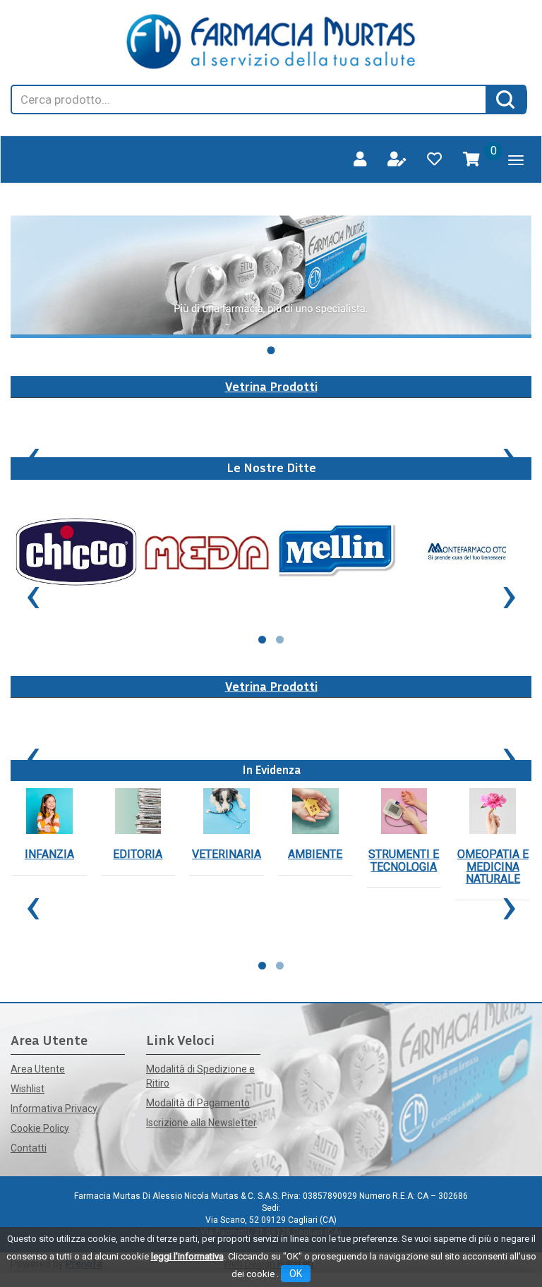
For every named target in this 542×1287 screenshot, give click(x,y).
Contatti (29, 1148)
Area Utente (38, 1069)
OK (295, 1273)
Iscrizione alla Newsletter (201, 1122)
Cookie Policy (40, 1128)
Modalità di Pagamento (198, 1102)
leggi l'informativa (187, 1256)
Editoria (137, 854)
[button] (271, 350)
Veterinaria (226, 854)
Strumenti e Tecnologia (403, 860)
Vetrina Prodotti (271, 386)
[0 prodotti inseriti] (471, 159)
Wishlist (27, 1088)
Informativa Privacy (54, 1108)
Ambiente (315, 854)
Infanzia (49, 854)
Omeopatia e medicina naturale (493, 866)
